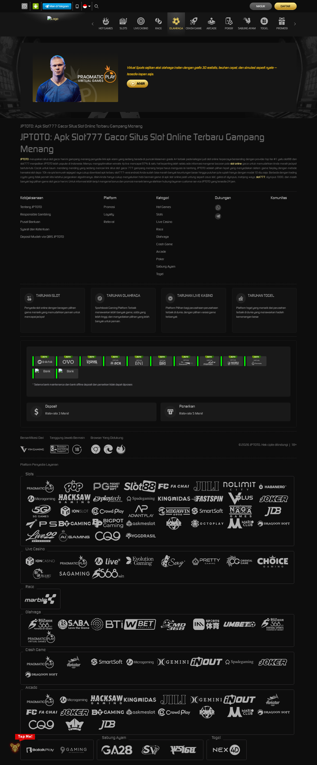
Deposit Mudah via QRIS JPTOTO (42, 237)
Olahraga (176, 28)
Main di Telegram (59, 6)
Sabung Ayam (246, 28)
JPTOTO (24, 159)
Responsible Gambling (35, 214)
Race (158, 28)
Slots (123, 28)
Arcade (211, 28)
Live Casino (141, 28)
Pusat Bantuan (30, 222)
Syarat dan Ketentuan (34, 229)
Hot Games (106, 28)
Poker (229, 28)
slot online (236, 163)
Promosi (282, 28)
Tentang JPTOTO (31, 207)
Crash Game (194, 28)
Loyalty (109, 214)
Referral (109, 222)
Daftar (285, 6)
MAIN (140, 83)
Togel (264, 28)
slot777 (260, 177)
